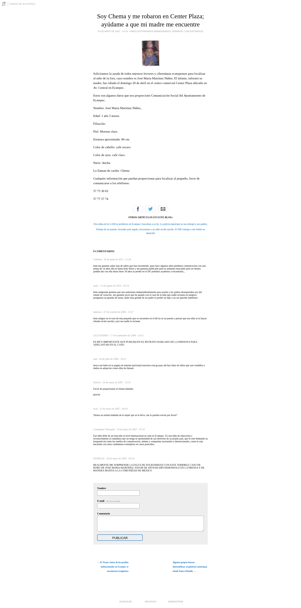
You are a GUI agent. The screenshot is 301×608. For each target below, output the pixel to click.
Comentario (103, 513)
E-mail (109, 501)
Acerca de (125, 601)
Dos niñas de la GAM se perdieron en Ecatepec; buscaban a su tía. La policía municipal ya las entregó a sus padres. (151, 224)
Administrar (175, 601)
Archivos (150, 601)
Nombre (101, 488)
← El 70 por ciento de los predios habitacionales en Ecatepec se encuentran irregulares (112, 566)
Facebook (138, 209)
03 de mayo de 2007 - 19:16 (113, 31)
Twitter (150, 209)
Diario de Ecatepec (23, 4)
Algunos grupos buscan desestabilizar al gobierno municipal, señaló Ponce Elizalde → (190, 566)
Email (163, 209)
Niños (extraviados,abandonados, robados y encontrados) (166, 31)
